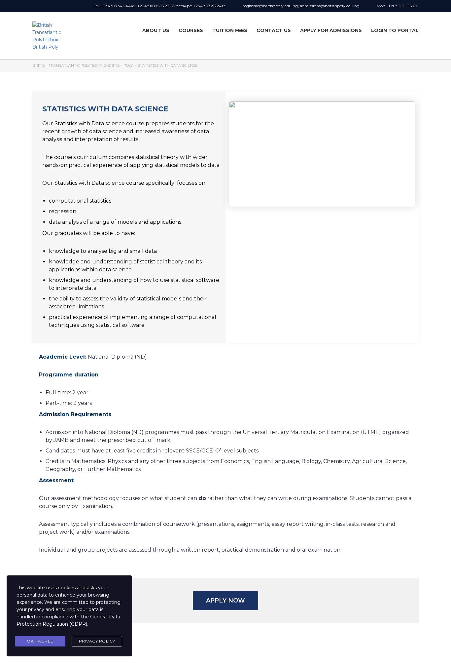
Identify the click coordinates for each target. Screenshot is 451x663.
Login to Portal (395, 30)
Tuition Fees (229, 30)
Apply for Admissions (331, 30)
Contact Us (274, 30)
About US (155, 30)
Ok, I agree (40, 641)
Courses (191, 30)
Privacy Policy (97, 641)
